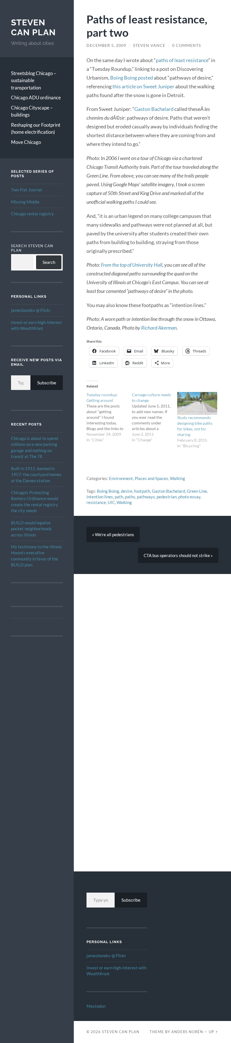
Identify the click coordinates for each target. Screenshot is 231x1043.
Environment (121, 478)
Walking (177, 478)
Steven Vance (149, 45)
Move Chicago (26, 142)
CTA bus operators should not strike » (178, 555)
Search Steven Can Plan (32, 248)
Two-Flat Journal (26, 189)
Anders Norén (187, 1031)
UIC (111, 502)
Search (49, 262)
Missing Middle (25, 201)
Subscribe (46, 382)
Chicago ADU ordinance (36, 97)
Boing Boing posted (131, 77)
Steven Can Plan (33, 27)
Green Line (197, 491)
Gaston (142, 109)
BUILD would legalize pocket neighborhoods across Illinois (31, 528)
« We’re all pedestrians (113, 534)
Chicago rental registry (32, 213)
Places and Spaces (151, 478)
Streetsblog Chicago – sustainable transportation (33, 80)
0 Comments (186, 45)
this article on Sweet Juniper (143, 86)
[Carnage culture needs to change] (154, 417)
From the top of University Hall (131, 265)
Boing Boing (108, 491)
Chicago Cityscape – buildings (32, 111)
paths (130, 496)
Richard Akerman (159, 328)
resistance (96, 502)
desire (126, 491)
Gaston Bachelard (168, 491)
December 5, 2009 (106, 45)
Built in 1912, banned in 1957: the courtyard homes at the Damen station (36, 474)
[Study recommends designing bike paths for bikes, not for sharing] (197, 403)
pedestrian (167, 496)
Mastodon (95, 1006)
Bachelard (162, 109)
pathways (146, 496)
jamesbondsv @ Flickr (31, 310)
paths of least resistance (182, 60)
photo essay (189, 496)
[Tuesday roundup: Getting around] (109, 417)
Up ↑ (213, 1031)
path (119, 496)
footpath (142, 491)
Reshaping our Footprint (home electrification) (35, 128)
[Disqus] (152, 644)
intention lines (99, 496)
